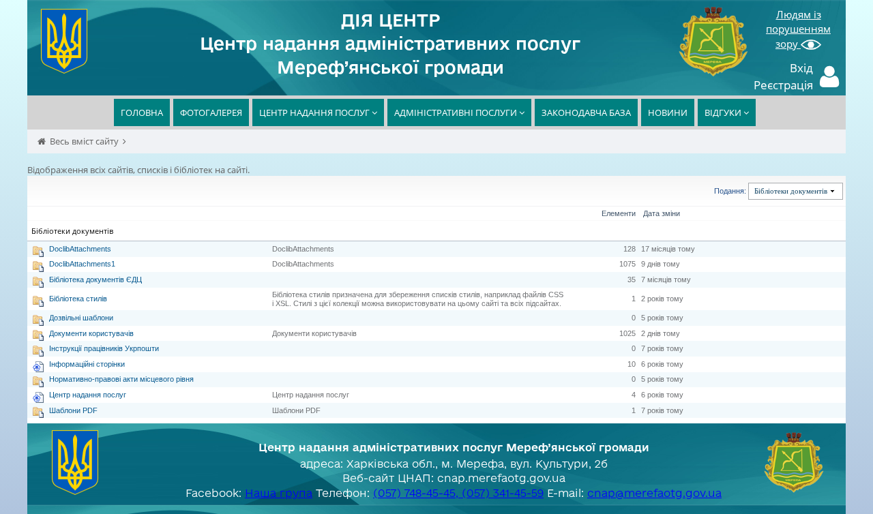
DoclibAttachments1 (82, 264)
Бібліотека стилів (78, 298)
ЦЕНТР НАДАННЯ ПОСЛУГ (315, 112)
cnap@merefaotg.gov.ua (654, 493)
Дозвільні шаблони (81, 318)
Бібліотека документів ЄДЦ (95, 279)
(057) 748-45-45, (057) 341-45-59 (458, 493)
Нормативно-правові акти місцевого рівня (121, 379)
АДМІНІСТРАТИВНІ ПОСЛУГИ (456, 112)
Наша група (278, 493)
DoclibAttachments (80, 249)
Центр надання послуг (87, 395)
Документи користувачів (91, 333)
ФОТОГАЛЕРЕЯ (211, 112)
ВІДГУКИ (724, 112)
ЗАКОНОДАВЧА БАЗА (586, 112)
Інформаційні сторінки (87, 364)
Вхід (801, 68)
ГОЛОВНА (142, 112)
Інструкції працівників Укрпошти (104, 348)
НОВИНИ (667, 112)
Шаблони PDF (73, 410)
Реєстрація (783, 85)
